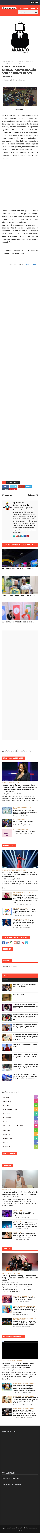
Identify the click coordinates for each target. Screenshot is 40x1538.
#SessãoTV (6, 1134)
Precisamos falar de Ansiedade (24, 831)
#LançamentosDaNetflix (18, 1318)
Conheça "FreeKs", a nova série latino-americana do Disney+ (24, 1298)
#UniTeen (21, 893)
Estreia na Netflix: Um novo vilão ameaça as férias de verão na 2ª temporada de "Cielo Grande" (24, 1323)
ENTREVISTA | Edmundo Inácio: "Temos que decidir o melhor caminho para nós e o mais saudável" (19, 874)
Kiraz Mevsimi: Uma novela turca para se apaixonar (24, 985)
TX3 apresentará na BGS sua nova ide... (19, 569)
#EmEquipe (6, 1105)
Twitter (14, 486)
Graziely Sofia (18, 904)
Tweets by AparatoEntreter (10, 1478)
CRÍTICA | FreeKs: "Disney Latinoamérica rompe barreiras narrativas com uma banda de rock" (20, 1278)
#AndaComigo (7, 1101)
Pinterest (14, 489)
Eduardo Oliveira (7, 1370)
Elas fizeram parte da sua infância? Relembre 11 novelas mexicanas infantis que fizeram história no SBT (25, 1017)
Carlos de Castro (18, 915)
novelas (24, 1306)
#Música (25, 807)
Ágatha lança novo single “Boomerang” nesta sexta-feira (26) (24, 1213)
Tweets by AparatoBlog (9, 966)
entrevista (19, 870)
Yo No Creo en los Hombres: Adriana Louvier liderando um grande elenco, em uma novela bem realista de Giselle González (24, 1412)
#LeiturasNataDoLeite (10, 1109)
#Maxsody (6, 1113)
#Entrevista (5, 870)
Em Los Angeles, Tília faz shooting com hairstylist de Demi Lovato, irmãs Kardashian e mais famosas (25, 1224)
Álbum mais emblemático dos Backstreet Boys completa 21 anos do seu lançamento (25, 812)
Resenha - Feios (18, 994)
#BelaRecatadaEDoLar (7, 782)
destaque (14, 870)
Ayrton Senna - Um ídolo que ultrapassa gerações (23, 822)
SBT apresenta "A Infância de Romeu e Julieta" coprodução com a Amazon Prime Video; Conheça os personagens (25, 1310)
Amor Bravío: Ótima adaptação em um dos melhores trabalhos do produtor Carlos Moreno (25, 1026)
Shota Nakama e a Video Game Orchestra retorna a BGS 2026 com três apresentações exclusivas (25, 1076)
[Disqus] (20, 659)
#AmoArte (6, 1097)
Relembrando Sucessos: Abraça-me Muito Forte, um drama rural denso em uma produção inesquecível (25, 1066)
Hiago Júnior (7, 80)
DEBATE (6, 980)
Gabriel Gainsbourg (8, 879)
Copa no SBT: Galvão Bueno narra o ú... (19, 595)
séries (27, 1296)
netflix (14, 1320)
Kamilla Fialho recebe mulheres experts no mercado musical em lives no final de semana (24, 1235)
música (31, 807)
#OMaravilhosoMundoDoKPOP (13, 1126)
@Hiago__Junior (31, 264)
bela (13, 782)
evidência (9, 61)
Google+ (22, 486)
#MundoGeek (7, 1118)
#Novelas (15, 1306)
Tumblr (6, 489)
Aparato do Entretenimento (21, 503)
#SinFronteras (7, 1138)
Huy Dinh (20, 1530)
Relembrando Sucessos (17, 1361)
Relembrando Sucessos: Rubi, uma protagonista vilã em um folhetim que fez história (25, 1056)
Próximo (31, 495)
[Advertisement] (20, 185)
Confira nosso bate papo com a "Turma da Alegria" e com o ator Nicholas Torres (24, 911)
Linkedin (29, 486)
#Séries (14, 1296)
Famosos (4, 1190)
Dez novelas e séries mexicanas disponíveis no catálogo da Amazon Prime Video (25, 1006)
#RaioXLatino (7, 1130)
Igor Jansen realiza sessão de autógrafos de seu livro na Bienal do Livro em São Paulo (20, 1193)
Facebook (6, 486)
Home (3, 61)
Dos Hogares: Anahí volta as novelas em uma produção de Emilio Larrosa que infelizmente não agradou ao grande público (24, 1387)
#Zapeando (6, 1146)
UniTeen (19, 894)
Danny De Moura (7, 794)
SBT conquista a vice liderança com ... (18, 622)
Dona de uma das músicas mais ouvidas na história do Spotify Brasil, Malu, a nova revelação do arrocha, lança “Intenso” (24, 923)
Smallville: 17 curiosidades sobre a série (25, 1045)
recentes (14, 61)
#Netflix (5, 1122)
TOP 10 (5, 976)
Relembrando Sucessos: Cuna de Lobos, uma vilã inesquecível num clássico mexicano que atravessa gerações (18, 1365)
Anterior (8, 495)
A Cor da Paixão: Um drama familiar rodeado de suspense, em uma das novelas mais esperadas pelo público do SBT (25, 1037)
